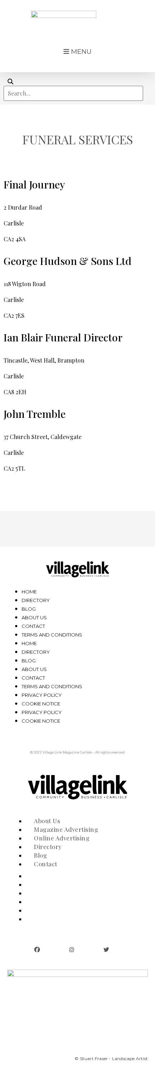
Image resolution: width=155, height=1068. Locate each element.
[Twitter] (106, 950)
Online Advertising (59, 893)
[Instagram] (72, 950)
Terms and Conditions (52, 635)
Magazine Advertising (63, 884)
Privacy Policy (42, 695)
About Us (34, 617)
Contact (33, 626)
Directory (36, 600)
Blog (29, 609)
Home (29, 591)
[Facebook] (37, 950)
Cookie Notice (41, 703)
